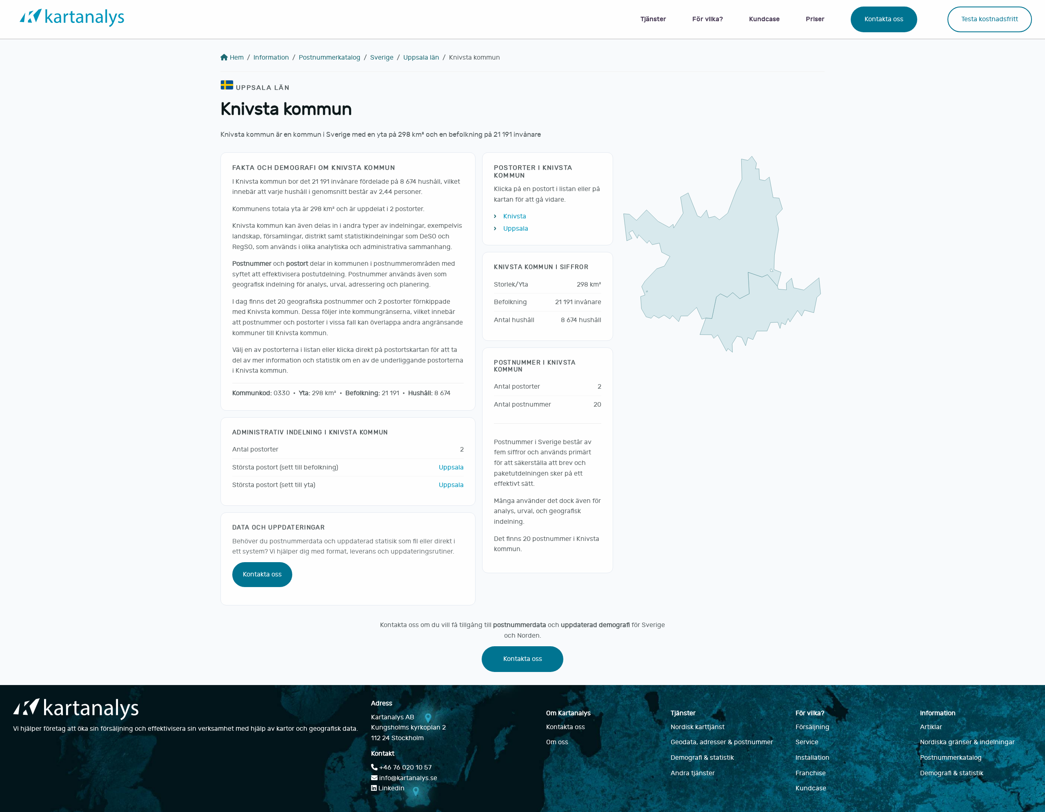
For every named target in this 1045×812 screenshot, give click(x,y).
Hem (237, 57)
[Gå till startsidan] (72, 19)
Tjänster (653, 19)
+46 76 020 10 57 (404, 767)
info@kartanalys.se (407, 778)
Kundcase (764, 19)
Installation (812, 757)
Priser (815, 19)
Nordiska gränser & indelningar (967, 742)
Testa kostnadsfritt (989, 19)
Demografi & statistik (702, 757)
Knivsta (514, 216)
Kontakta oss (884, 19)
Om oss (557, 742)
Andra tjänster (693, 773)
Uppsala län (421, 57)
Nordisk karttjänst (698, 727)
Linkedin (391, 788)
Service (807, 742)
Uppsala (451, 467)
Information (271, 57)
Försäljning (812, 727)
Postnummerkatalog (329, 57)
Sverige (382, 57)
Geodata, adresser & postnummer (722, 742)
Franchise (811, 773)
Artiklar (931, 727)
